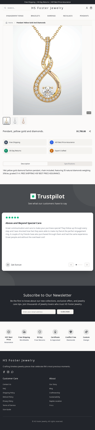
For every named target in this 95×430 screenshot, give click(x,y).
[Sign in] (87, 8)
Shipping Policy (9, 393)
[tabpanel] (47, 172)
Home (10, 23)
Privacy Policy (8, 401)
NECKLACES (68, 16)
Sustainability (54, 397)
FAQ (4, 388)
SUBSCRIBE (65, 312)
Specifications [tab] (69, 164)
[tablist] (47, 163)
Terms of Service (9, 405)
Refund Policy (8, 397)
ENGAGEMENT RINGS (15, 16)
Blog (51, 388)
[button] (91, 8)
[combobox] (17, 8)
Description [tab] (25, 164)
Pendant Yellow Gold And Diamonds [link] (31, 23)
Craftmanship (54, 393)
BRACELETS (35, 16)
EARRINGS (51, 16)
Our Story (53, 384)
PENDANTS (84, 16)
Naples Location (55, 401)
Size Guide (7, 409)
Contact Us (7, 384)
